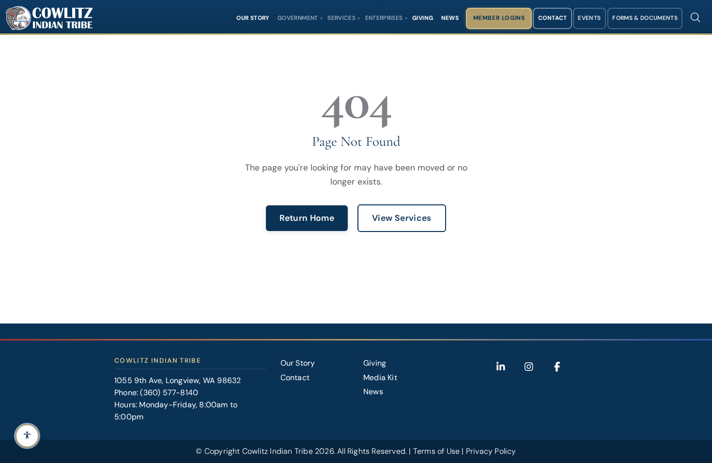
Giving (422, 18)
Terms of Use (436, 451)
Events (589, 18)
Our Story (252, 18)
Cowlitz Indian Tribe (277, 451)
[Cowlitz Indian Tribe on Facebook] (557, 366)
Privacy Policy (491, 451)
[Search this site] (695, 17)
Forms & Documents (645, 18)
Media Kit (380, 377)
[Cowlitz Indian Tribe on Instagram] (529, 366)
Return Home (306, 218)
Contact (552, 18)
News (450, 18)
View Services (402, 218)
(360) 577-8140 (169, 392)
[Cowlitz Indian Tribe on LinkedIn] (501, 366)
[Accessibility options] (27, 436)
